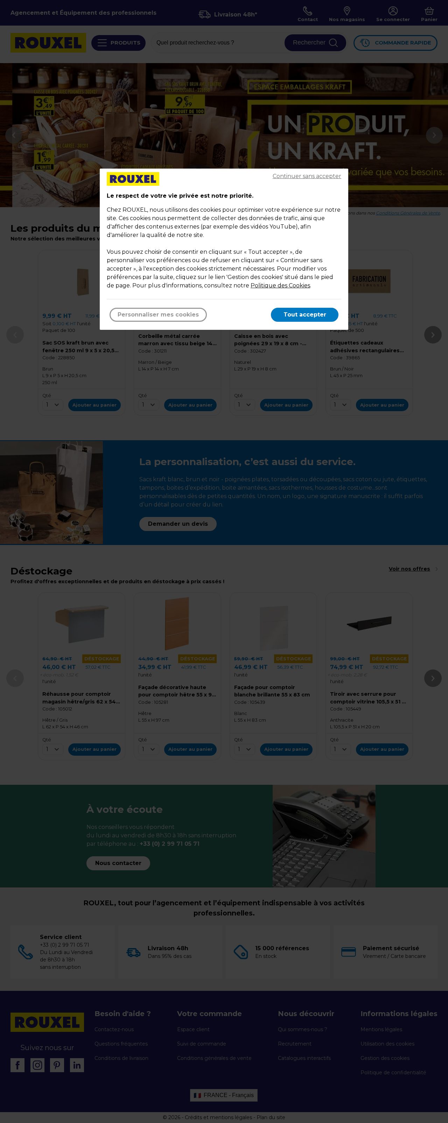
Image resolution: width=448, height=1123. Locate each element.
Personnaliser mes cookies (158, 314)
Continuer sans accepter (307, 176)
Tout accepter (305, 314)
